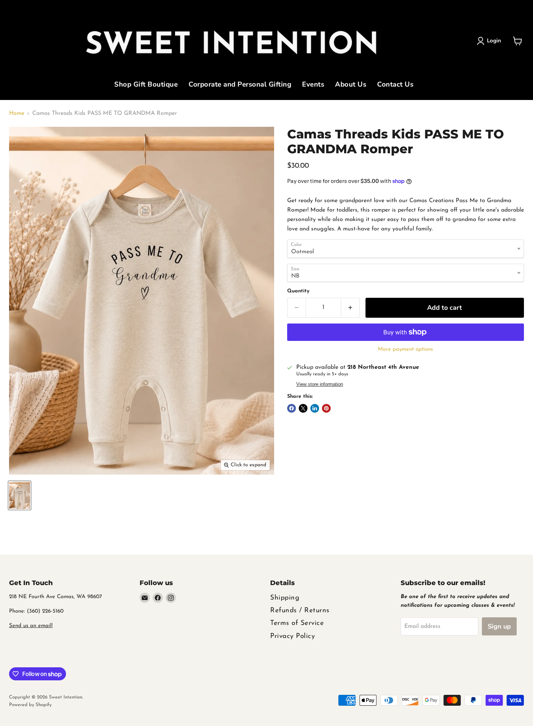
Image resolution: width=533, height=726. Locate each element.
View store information (319, 384)
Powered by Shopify (30, 704)
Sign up (499, 626)
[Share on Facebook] (291, 408)
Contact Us (395, 85)
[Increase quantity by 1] (350, 308)
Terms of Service (297, 623)
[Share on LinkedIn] (314, 408)
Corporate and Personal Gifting (240, 85)
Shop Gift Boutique (146, 85)
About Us (350, 85)
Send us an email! (31, 626)
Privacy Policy (292, 636)
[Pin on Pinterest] (326, 408)
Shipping (284, 597)
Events (313, 85)
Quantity (298, 291)
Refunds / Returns (300, 610)
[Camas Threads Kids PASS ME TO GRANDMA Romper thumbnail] (19, 495)
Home (16, 113)
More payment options (405, 349)
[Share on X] (303, 408)
